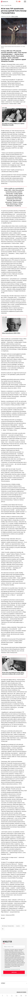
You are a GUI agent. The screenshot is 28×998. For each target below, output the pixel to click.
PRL (3, 928)
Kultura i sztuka (14, 16)
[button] (26, 983)
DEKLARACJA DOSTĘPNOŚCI (21, 992)
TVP (23, 925)
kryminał (18, 925)
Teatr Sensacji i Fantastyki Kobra (8, 925)
